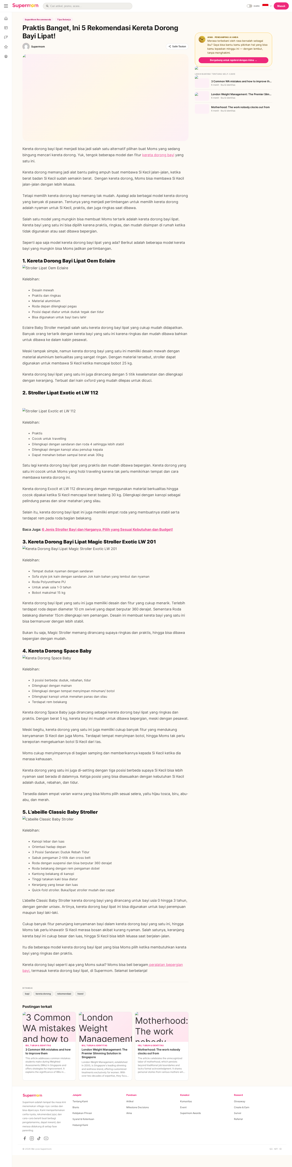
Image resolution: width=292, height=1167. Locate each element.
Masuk (281, 6)
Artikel (129, 1101)
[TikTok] (39, 1138)
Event (183, 1107)
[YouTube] (46, 1138)
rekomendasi (64, 993)
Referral (238, 1119)
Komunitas (186, 1101)
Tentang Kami (80, 1101)
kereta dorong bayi (158, 155)
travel (80, 993)
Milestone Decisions (137, 1107)
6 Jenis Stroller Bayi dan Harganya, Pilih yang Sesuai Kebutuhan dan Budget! (107, 529)
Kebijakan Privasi (82, 1113)
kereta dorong (43, 993)
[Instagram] (32, 1138)
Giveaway (239, 1101)
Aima (129, 1113)
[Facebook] (24, 1138)
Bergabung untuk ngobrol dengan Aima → (233, 60)
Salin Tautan (179, 46)
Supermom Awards (190, 1113)
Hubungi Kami (80, 1124)
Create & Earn (241, 1107)
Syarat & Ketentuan (83, 1119)
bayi (27, 993)
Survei (237, 1113)
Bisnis (76, 1107)
